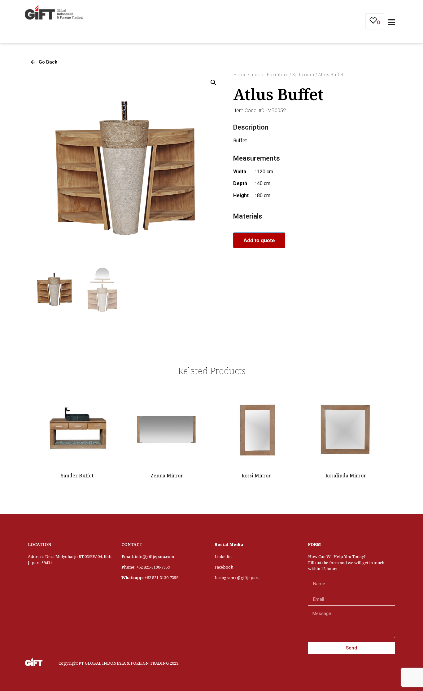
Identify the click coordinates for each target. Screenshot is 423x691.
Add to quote (259, 240)
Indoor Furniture (269, 74)
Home (239, 74)
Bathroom (303, 74)
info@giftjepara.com (154, 556)
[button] (44, 62)
